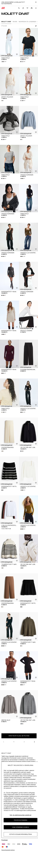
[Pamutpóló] (9, 42)
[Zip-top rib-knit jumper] (28, 432)
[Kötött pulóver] (9, 81)
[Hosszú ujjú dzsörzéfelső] (28, 237)
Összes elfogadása (20, 820)
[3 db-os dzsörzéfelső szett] (9, 509)
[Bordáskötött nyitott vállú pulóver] (9, 470)
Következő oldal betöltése (19, 736)
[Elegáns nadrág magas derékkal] (28, 354)
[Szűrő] (35, 26)
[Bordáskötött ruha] (9, 276)
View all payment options (8, 850)
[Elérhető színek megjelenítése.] (2, 101)
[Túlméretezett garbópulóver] (9, 548)
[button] (6, 55)
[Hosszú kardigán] (28, 159)
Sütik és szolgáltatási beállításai (20, 834)
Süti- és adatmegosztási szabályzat (20, 815)
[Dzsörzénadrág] (9, 432)
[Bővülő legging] (28, 315)
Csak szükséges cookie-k (20, 827)
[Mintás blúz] (9, 704)
